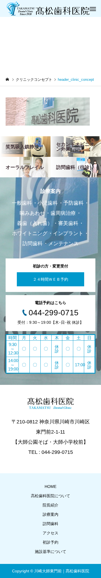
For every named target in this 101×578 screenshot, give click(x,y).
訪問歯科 (50, 523)
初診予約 (50, 542)
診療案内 (50, 514)
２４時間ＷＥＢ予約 (50, 279)
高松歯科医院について (50, 496)
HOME (50, 486)
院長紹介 (50, 505)
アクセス (50, 533)
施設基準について (50, 551)
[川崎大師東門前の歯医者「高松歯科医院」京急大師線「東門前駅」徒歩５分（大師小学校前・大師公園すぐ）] (48, 8)
